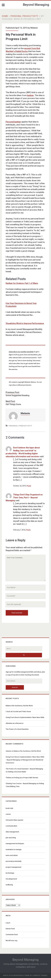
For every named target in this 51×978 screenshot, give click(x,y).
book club (9, 808)
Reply (29, 486)
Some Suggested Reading (17, 395)
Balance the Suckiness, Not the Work (19, 706)
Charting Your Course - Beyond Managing (21, 783)
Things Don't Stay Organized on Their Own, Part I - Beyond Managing (24, 497)
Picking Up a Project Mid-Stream (26, 777)
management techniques (15, 843)
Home (5, 16)
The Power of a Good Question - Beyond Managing (24, 769)
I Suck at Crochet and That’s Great (18, 711)
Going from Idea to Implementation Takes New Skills (25, 717)
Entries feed (10, 929)
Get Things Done (13, 404)
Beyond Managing (36, 4)
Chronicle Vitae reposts (14, 820)
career (8, 814)
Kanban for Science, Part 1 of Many (22, 283)
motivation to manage (13, 849)
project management (13, 867)
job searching (11, 838)
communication (11, 826)
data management (12, 832)
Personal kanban (13, 122)
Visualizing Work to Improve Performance (25, 323)
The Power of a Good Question (17, 729)
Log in (8, 923)
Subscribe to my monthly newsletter (21, 352)
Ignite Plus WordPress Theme (16, 975)
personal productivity (24, 16)
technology (10, 873)
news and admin (12, 855)
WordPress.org (11, 940)
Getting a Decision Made (17, 772)
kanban (30, 95)
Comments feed (12, 934)
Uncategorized (11, 879)
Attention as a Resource (14, 723)
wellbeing (9, 885)
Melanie (34, 28)
